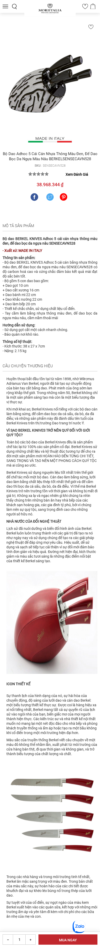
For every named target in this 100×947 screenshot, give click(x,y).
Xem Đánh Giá (77, 174)
